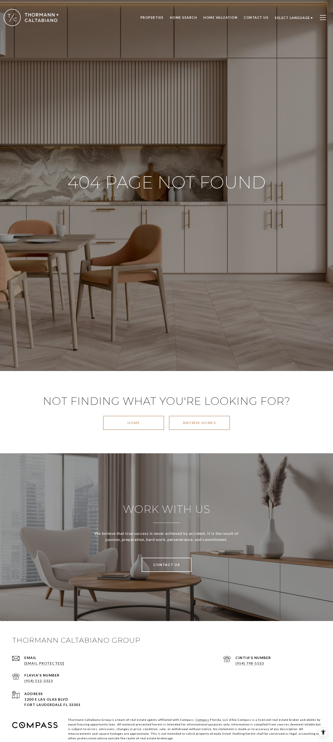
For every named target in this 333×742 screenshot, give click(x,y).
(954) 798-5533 (249, 663)
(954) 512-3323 (38, 681)
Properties (152, 17)
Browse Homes (199, 423)
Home (133, 423)
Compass (202, 720)
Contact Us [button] (166, 565)
